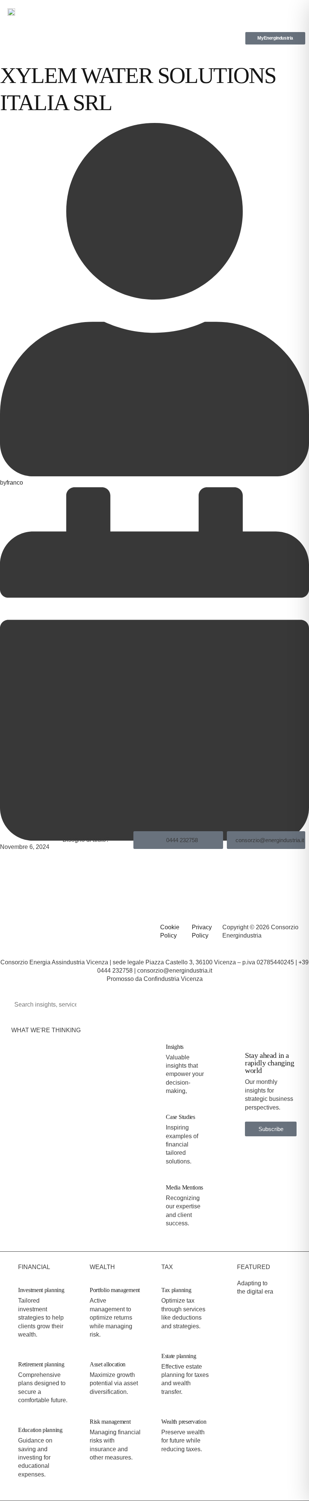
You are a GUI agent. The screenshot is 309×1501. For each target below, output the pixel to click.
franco (14, 482)
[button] (296, 9)
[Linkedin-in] (9, 929)
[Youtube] (47, 929)
